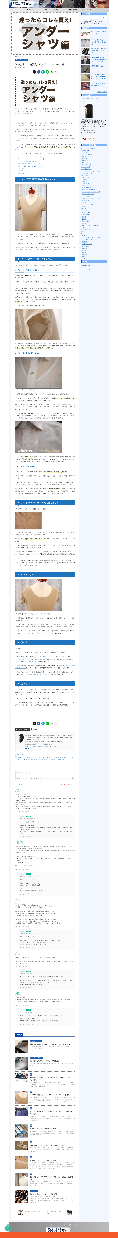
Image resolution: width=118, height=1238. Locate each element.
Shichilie (22, 816)
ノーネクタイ (55, 757)
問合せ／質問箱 (73, 10)
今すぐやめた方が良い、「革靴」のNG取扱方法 (44, 1061)
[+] (41, 778)
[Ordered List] (27, 778)
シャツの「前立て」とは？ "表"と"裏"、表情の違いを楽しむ (98, 42)
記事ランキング (31, 10)
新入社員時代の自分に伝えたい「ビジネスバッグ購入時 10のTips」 (51, 1044)
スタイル (41, 757)
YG (26, 757)
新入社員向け (23, 754)
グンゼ (33, 757)
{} (38, 778)
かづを (27, 818)
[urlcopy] (56, 72)
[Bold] (17, 778)
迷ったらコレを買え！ (62, 759)
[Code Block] (34, 778)
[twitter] (34, 72)
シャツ (37, 757)
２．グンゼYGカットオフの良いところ (28, 163)
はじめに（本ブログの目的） (90, 98)
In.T (23, 757)
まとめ (29, 757)
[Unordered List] (29, 778)
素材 (42, 759)
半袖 (24, 759)
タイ (50, 757)
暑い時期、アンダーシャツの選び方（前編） (43, 1160)
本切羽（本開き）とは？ (97, 66)
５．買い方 (19, 171)
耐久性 (47, 759)
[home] (28, 748)
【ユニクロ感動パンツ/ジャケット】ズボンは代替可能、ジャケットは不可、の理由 (99, 76)
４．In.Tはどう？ (21, 168)
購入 (55, 759)
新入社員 (33, 759)
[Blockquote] (31, 778)
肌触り (51, 759)
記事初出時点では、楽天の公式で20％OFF (40, 674)
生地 (39, 759)
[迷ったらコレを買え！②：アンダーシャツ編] (43, 72)
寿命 (29, 759)
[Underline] (22, 778)
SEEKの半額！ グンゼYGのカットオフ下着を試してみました (48, 1145)
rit (26, 973)
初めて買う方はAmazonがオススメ (25, 652)
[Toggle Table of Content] (41, 158)
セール (46, 757)
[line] (47, 72)
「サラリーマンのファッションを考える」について (43, 746)
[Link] (36, 778)
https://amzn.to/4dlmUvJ (28, 984)
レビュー (66, 757)
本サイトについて (86, 10)
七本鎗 (27, 1012)
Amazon (19, 757)
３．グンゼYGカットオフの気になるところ (29, 166)
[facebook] (38, 72)
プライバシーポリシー (87, 269)
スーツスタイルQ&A (59, 10)
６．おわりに (20, 173)
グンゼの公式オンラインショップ (47, 657)
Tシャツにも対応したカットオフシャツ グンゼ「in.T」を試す (49, 1095)
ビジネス (61, 757)
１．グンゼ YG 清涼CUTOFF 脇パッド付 (28, 161)
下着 (18, 754)
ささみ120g (28, 876)
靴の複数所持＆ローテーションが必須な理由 (43, 1194)
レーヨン (71, 757)
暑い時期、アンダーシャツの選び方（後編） (43, 1129)
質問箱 (83, 265)
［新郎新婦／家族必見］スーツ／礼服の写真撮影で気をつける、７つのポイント (99, 59)
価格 (19, 759)
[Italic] (19, 778)
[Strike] (24, 778)
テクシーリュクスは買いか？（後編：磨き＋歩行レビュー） (99, 50)
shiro (27, 933)
